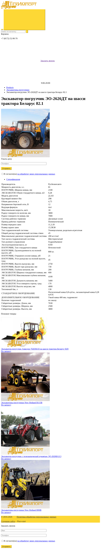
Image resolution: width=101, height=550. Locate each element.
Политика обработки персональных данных (36, 517)
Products (10, 87)
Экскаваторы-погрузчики (17, 90)
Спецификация (13, 179)
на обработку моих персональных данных (36, 174)
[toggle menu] (2, 29)
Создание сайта (8, 521)
